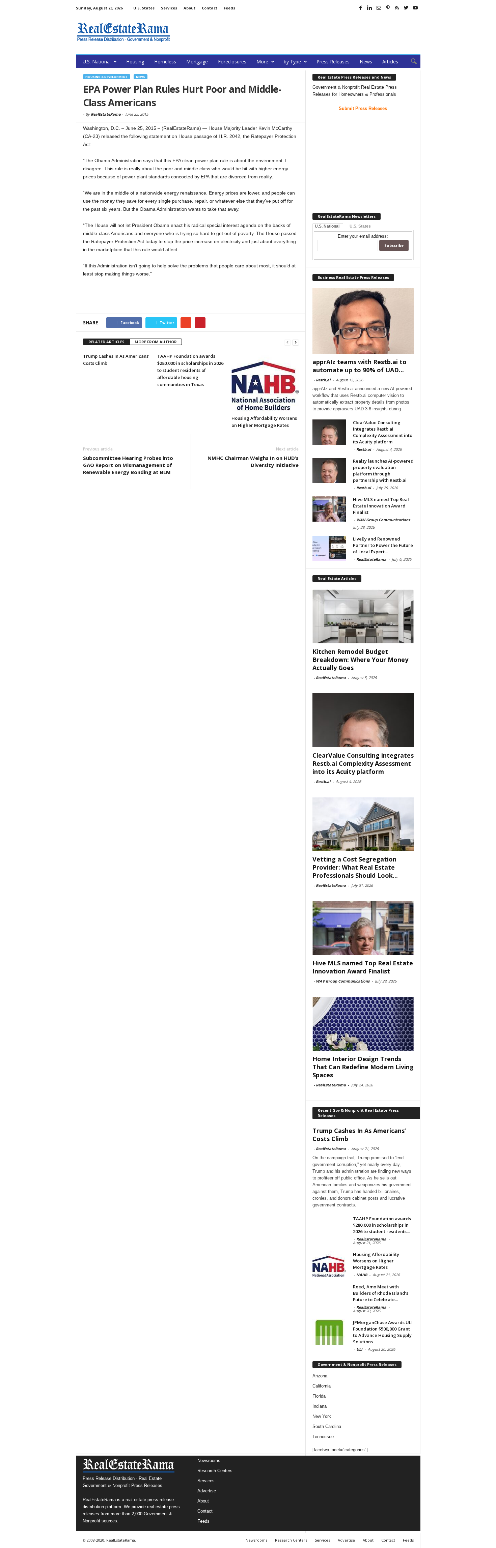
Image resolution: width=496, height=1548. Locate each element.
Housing (135, 61)
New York (321, 1416)
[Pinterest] (388, 8)
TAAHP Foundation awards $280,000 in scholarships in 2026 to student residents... (382, 1225)
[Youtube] (415, 8)
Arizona (319, 1375)
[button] (410, 61)
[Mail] (379, 8)
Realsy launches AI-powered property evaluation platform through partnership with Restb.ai (383, 470)
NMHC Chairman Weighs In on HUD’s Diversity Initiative (253, 461)
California (321, 1386)
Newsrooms (208, 1460)
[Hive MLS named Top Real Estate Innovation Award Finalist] (329, 509)
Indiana (319, 1406)
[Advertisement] (297, 32)
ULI (359, 1349)
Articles (390, 61)
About (189, 7)
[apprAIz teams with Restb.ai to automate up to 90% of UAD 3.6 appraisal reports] (363, 321)
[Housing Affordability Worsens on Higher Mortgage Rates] (265, 382)
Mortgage (197, 61)
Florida (319, 1396)
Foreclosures (232, 61)
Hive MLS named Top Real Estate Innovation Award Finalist (381, 505)
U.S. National (97, 61)
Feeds (229, 7)
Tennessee (323, 1436)
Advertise (206, 1490)
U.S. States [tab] (360, 226)
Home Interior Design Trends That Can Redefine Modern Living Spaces (363, 1067)
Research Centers (214, 1470)
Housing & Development (106, 77)
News (366, 61)
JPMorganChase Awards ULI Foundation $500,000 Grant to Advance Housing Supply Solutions (383, 1332)
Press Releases (333, 61)
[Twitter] (406, 8)
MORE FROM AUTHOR (156, 341)
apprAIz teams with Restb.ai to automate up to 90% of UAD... (359, 366)
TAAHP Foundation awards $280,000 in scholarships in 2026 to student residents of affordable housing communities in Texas (190, 370)
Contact (209, 7)
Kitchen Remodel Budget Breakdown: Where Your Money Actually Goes (360, 659)
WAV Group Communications (383, 519)
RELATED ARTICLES (106, 341)
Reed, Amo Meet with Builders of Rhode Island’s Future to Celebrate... (380, 1293)
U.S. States (144, 7)
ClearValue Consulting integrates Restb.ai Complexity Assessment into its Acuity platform (382, 432)
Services (169, 7)
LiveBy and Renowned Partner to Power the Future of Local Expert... (383, 545)
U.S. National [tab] (327, 226)
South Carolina (326, 1426)
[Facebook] (361, 8)
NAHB (361, 1274)
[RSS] (397, 8)
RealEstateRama (106, 114)
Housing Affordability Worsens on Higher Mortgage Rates (376, 1260)
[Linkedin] (370, 8)
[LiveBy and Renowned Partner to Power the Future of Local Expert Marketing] (329, 548)
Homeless (165, 61)
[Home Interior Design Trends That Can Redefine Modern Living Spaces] (363, 1024)
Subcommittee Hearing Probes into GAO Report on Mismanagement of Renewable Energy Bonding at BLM (128, 465)
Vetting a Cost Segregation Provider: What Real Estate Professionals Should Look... (355, 867)
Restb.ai (323, 379)
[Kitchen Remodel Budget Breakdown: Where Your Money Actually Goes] (363, 616)
